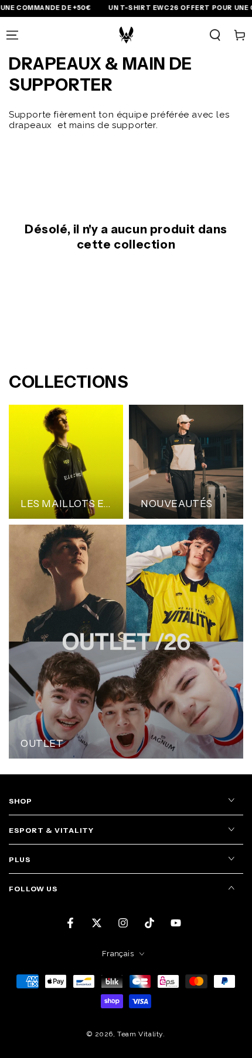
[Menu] (12, 35)
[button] (215, 35)
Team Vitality (140, 1034)
